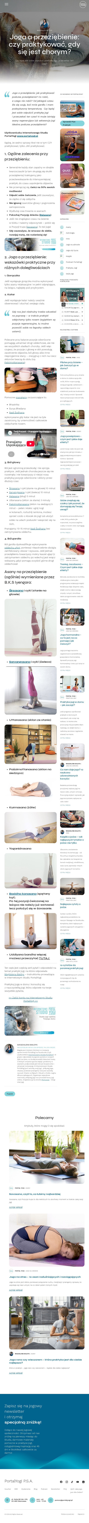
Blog (35, 1489)
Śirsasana (14, 488)
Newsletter (55, 1489)
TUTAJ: (44, 958)
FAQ (65, 1489)
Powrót (10, 1094)
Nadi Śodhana (16, 412)
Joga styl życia (72, 250)
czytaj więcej (65, 404)
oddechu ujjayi (12, 547)
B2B (16, 1489)
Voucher (8, 1489)
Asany (68, 227)
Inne (68, 239)
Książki (69, 256)
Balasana (45, 215)
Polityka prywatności (67, 1514)
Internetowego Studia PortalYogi (41, 1055)
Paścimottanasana (14, 362)
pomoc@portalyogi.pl (64, 1500)
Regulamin (81, 1514)
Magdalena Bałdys (14, 974)
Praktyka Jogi (71, 268)
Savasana (32, 226)
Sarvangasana (16, 492)
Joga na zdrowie (73, 244)
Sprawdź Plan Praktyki (69, 123)
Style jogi (70, 274)
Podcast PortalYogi (74, 262)
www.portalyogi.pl (27, 136)
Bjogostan (45, 1080)
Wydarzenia (25, 1489)
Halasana (14, 496)
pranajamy (21, 397)
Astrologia (70, 233)
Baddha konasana (23, 893)
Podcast (44, 1489)
